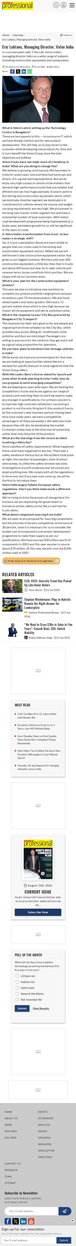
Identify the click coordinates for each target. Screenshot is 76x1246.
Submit (22, 1008)
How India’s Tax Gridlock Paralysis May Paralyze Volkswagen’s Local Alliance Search (39, 754)
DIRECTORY (45, 1157)
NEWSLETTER (46, 1150)
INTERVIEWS (45, 1118)
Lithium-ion (28, 976)
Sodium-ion (28, 981)
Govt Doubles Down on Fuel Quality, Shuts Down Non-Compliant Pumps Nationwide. (37, 740)
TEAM (8, 1176)
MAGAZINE (45, 1144)
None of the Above (32, 993)
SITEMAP (10, 1183)
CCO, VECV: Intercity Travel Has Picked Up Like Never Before (47, 583)
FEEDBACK (11, 1170)
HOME (9, 1112)
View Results (41, 1008)
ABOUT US (11, 1118)
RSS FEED (10, 1137)
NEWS (8, 1124)
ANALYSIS (44, 1124)
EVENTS (43, 1112)
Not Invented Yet (31, 999)
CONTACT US (13, 1163)
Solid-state (27, 987)
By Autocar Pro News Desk (18, 67)
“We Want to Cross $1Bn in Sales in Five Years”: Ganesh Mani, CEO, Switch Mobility (48, 629)
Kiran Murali (35, 590)
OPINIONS (44, 1137)
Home (6, 35)
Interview (18, 35)
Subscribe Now (38, 912)
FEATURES (11, 1131)
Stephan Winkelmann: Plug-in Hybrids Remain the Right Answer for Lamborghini (47, 604)
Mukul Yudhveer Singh (40, 637)
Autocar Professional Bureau (44, 612)
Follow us (67, 35)
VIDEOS (42, 1131)
